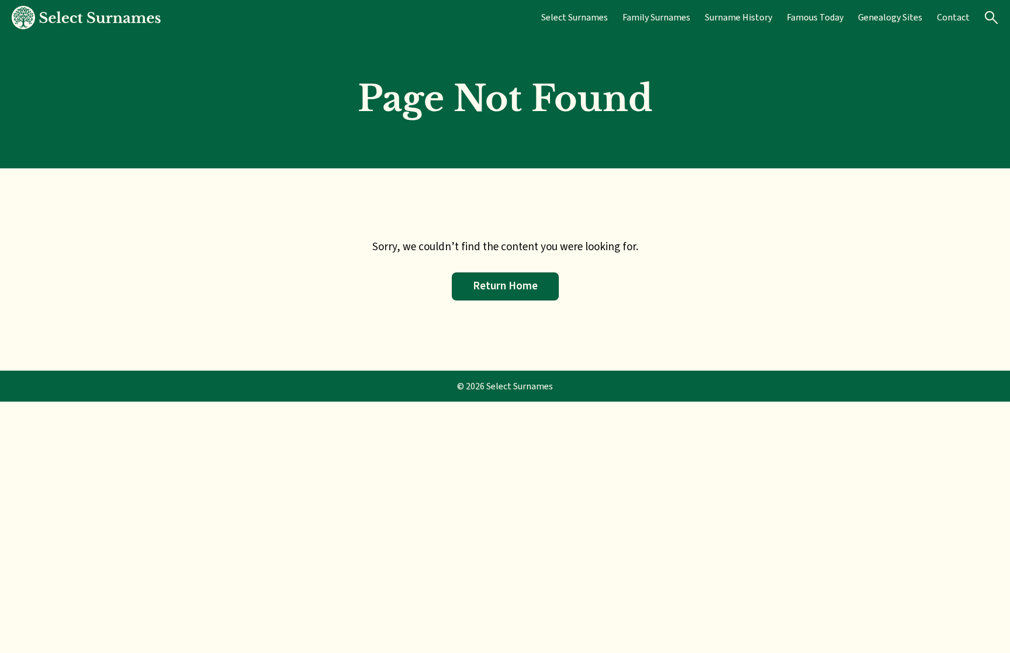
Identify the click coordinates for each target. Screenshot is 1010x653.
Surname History (738, 17)
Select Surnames (574, 17)
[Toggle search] (991, 18)
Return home (505, 285)
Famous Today (815, 17)
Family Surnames (656, 17)
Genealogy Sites (890, 17)
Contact (953, 17)
